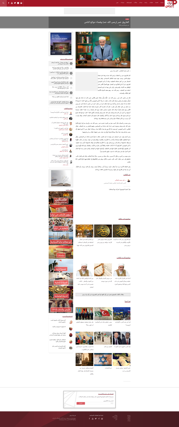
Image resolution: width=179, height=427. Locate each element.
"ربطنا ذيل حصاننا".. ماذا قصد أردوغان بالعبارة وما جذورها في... (60, 63)
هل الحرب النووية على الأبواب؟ (122, 346)
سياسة (162, 2)
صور (117, 2)
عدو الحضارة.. (108, 368)
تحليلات (151, 2)
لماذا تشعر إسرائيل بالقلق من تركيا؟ (60, 96)
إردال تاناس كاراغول (63, 125)
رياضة (145, 2)
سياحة (140, 2)
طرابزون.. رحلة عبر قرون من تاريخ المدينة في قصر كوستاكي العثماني (60, 68)
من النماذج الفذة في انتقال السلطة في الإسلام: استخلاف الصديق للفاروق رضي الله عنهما (85, 242)
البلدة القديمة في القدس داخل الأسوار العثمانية (59, 347)
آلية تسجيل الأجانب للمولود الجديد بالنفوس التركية (58, 321)
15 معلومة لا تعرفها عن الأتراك (59, 326)
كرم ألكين (66, 118)
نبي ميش (66, 113)
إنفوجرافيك (129, 2)
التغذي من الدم (108, 346)
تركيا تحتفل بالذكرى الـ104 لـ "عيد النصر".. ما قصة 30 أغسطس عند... (59, 73)
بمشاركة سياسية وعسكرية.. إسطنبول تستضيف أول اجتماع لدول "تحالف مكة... (59, 78)
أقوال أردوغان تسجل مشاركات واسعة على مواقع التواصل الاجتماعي (57, 334)
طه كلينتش (65, 134)
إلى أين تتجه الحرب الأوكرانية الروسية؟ (59, 112)
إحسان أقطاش (64, 147)
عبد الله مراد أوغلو (64, 151)
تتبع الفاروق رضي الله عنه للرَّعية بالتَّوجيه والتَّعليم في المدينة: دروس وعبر (121, 242)
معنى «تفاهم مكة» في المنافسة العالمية (59, 117)
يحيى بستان (65, 164)
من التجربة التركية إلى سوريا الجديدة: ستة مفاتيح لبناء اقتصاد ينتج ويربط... (59, 92)
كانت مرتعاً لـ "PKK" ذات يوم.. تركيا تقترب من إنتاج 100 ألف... (60, 87)
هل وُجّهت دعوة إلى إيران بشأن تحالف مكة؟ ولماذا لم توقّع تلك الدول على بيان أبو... (59, 162)
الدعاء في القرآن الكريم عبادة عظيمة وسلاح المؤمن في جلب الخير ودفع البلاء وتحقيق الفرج (122, 281)
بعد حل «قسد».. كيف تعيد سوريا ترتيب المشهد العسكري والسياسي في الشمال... (59, 102)
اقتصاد (156, 2)
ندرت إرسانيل (65, 141)
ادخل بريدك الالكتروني (108, 400)
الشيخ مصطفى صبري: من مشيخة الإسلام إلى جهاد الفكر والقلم (85, 371)
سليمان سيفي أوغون (63, 129)
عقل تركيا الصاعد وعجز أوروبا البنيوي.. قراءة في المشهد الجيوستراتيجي (60, 82)
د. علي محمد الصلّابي (120, 180)
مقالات (135, 2)
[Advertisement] (86, 81)
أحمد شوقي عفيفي (63, 157)
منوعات (122, 2)
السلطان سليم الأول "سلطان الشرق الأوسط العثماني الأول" (58, 340)
